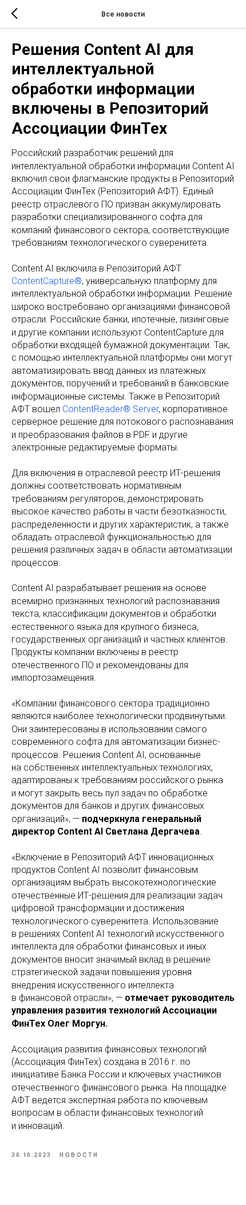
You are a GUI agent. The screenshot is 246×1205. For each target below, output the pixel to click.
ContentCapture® (46, 281)
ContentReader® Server (110, 409)
